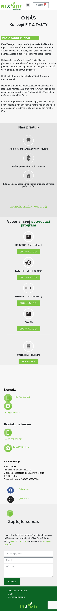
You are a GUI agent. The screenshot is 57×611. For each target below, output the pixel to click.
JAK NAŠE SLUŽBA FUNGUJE (27, 206)
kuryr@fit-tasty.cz (21, 447)
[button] (28, 5)
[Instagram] (10, 499)
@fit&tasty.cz (25, 489)
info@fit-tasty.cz (12, 413)
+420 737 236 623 (13, 439)
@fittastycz (24, 498)
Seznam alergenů (16, 597)
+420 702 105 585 (21, 397)
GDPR (11, 594)
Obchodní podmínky (17, 591)
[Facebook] (10, 490)
